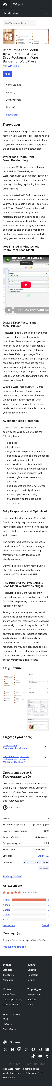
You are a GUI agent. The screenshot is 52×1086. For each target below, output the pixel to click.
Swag (31, 1004)
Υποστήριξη (12, 114)
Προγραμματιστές (12, 999)
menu (37, 862)
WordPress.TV (10, 1004)
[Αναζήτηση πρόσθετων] (33, 23)
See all (45, 925)
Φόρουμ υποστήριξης (14, 946)
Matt (5, 1019)
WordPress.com (11, 1014)
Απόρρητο (8, 980)
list (32, 862)
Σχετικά (7, 964)
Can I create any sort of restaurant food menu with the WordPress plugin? (17, 759)
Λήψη (7, 74)
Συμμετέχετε (34, 989)
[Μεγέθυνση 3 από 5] (45, 676)
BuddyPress (9, 1029)
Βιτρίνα (31, 964)
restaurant (43, 868)
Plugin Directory (10, 13)
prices (45, 862)
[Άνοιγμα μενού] (47, 4)
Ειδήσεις (7, 969)
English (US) (43, 856)
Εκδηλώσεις (34, 994)
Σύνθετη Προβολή (12, 876)
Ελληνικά (15, 1042)
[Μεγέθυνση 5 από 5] (45, 722)
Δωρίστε (31, 999)
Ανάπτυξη (11, 107)
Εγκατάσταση (13, 99)
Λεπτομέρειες (13, 84)
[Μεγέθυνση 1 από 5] (20, 676)
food (26, 862)
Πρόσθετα (32, 975)
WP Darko (13, 66)
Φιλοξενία (8, 975)
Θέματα (31, 969)
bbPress (7, 1024)
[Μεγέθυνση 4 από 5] (45, 703)
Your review (9, 925)
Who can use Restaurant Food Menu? (16, 747)
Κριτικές (10, 92)
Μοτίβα (31, 980)
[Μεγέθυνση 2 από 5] (20, 694)
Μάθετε (7, 989)
